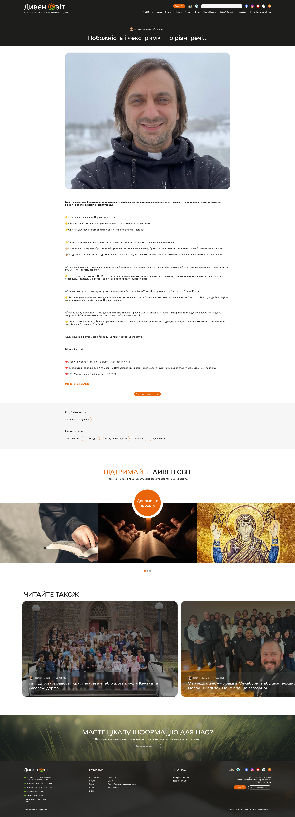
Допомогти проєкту (147, 502)
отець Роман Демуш (116, 438)
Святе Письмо (209, 12)
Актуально (157, 12)
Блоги (179, 12)
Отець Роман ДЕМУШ (77, 383)
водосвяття (158, 438)
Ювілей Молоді (226, 12)
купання (139, 438)
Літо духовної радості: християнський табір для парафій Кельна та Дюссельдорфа (93, 685)
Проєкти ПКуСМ (180, 781)
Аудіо (91, 787)
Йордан (93, 438)
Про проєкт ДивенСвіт (183, 777)
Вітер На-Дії (113, 787)
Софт (197, 12)
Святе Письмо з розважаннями (122, 784)
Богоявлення (74, 438)
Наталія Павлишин (142, 29)
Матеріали (242, 12)
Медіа (187, 12)
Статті (168, 12)
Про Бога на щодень (78, 419)
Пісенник (112, 777)
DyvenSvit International (260, 12)
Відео (91, 791)
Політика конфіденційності (36, 809)
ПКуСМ (146, 12)
